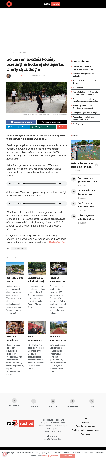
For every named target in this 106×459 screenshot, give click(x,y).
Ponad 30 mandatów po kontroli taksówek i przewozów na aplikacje (57, 279)
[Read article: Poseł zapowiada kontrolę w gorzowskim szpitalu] (37, 327)
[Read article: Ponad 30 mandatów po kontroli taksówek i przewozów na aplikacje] (58, 268)
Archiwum (85, 434)
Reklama (85, 422)
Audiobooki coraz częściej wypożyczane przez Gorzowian (85, 100)
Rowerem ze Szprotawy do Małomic (83, 75)
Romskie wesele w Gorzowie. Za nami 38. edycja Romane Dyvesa (14, 338)
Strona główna (11, 53)
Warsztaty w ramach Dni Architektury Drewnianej (83, 107)
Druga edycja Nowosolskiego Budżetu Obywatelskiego (86, 205)
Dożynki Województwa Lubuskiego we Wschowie (83, 68)
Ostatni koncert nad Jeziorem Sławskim (82, 165)
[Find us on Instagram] (72, 401)
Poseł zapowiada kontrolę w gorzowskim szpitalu (34, 338)
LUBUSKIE (23, 53)
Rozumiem (68, 455)
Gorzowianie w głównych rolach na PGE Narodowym (88, 180)
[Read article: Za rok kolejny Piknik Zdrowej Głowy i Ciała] (37, 268)
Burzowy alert (78, 87)
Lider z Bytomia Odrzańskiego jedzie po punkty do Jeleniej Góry (88, 217)
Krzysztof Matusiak (20, 75)
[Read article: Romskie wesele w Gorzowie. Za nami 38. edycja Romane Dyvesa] (15, 327)
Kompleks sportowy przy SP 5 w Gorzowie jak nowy (57, 338)
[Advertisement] (56, 30)
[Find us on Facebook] (14, 400)
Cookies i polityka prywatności (85, 430)
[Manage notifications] (5, 454)
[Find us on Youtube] (53, 401)
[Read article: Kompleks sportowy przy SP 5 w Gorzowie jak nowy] (58, 327)
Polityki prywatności (50, 455)
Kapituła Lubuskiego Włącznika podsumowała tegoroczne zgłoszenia (85, 93)
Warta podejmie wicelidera (84, 124)
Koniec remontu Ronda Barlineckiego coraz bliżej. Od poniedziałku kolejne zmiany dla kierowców (14, 279)
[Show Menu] (98, 4)
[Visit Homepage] (54, 3)
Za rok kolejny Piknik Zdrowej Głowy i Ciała (36, 279)
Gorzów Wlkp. (19, 248)
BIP (85, 418)
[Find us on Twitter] (33, 401)
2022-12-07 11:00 (38, 75)
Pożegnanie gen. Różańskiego (85, 113)
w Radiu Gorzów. (56, 242)
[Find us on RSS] (91, 401)
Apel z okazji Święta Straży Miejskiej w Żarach (83, 118)
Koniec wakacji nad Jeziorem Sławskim (84, 82)
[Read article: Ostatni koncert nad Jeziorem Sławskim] (85, 150)
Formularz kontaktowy (85, 426)
